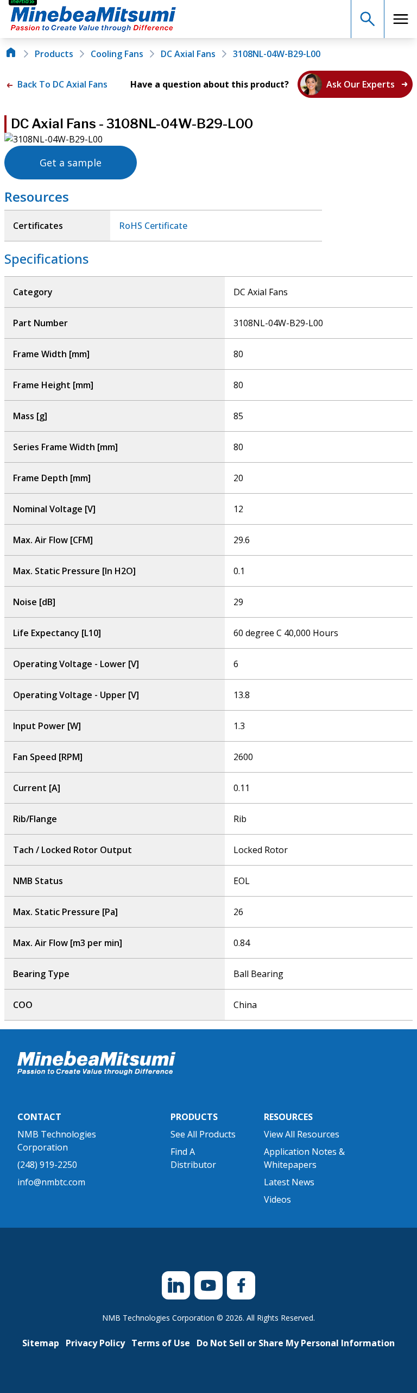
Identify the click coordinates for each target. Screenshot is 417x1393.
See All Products (203, 1134)
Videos (277, 1199)
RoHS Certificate (153, 226)
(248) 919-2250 (47, 1165)
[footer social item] (176, 1285)
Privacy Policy (95, 1343)
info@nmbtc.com (51, 1182)
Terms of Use (160, 1343)
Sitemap (40, 1343)
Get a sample (71, 162)
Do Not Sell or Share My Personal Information (296, 1343)
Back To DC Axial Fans (61, 84)
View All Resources (301, 1134)
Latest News (289, 1182)
